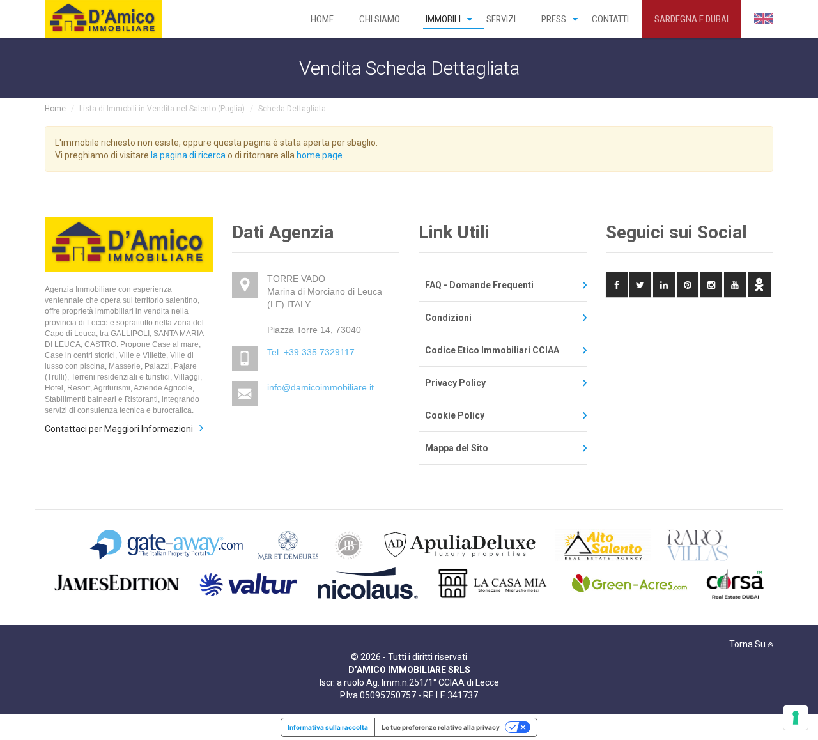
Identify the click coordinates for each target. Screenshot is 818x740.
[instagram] (711, 284)
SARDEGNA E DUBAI (691, 19)
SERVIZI (501, 19)
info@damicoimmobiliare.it (320, 387)
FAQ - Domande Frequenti (479, 285)
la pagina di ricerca (188, 155)
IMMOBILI (443, 19)
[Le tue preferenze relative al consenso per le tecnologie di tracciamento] (795, 717)
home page (320, 155)
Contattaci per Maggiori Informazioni (119, 429)
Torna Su (748, 644)
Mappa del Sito (456, 448)
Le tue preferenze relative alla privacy (441, 727)
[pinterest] (687, 284)
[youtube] (735, 284)
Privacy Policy (455, 383)
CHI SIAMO (379, 19)
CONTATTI (610, 19)
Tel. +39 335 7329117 (311, 352)
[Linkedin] (664, 284)
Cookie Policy (454, 415)
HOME (322, 19)
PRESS (553, 19)
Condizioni (448, 317)
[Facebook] (617, 284)
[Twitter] (640, 284)
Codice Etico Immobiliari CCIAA (492, 350)
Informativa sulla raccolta (328, 727)
